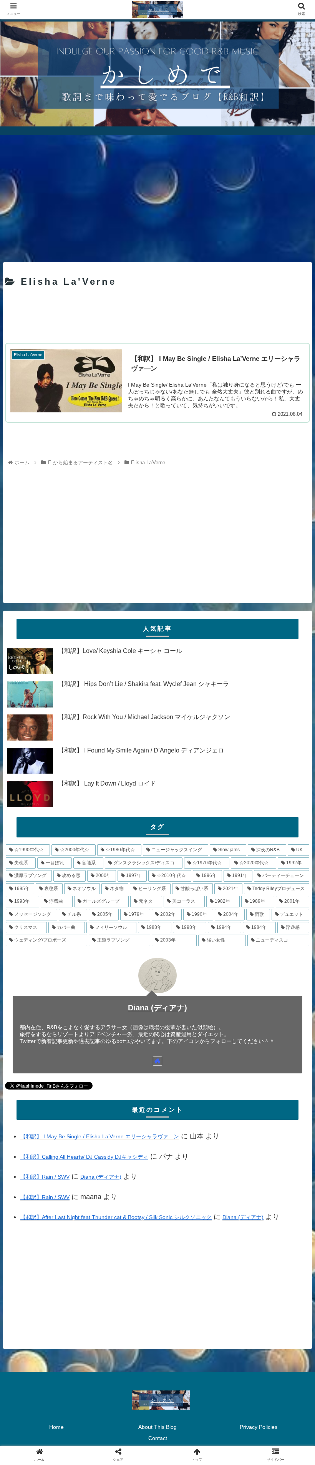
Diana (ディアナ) (157, 1007)
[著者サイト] (157, 1061)
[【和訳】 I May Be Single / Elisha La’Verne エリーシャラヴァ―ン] (193, 1320)
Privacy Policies (258, 1427)
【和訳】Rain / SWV (45, 1177)
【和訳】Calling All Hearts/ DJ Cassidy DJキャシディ (84, 1157)
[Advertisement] (157, 196)
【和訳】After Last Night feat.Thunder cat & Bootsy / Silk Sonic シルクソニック (116, 1217)
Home (56, 1427)
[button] (291, 943)
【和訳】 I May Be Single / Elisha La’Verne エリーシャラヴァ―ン (99, 1136)
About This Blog (157, 1427)
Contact (157, 1438)
